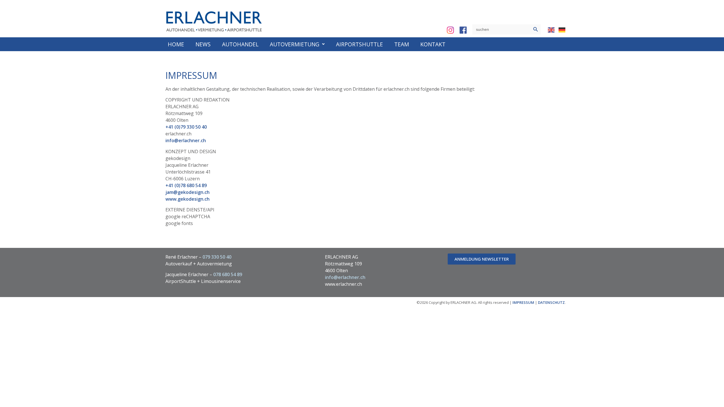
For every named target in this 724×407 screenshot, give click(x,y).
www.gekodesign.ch (187, 199)
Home (176, 44)
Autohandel (240, 44)
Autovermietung (294, 44)
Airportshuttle (359, 44)
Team (401, 44)
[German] (562, 29)
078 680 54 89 (227, 274)
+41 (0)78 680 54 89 (186, 185)
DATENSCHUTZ (551, 302)
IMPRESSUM (523, 302)
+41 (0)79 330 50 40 (186, 127)
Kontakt (432, 44)
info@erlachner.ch (185, 140)
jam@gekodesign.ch (187, 192)
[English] (551, 29)
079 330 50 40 (216, 257)
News (203, 44)
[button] (297, 44)
